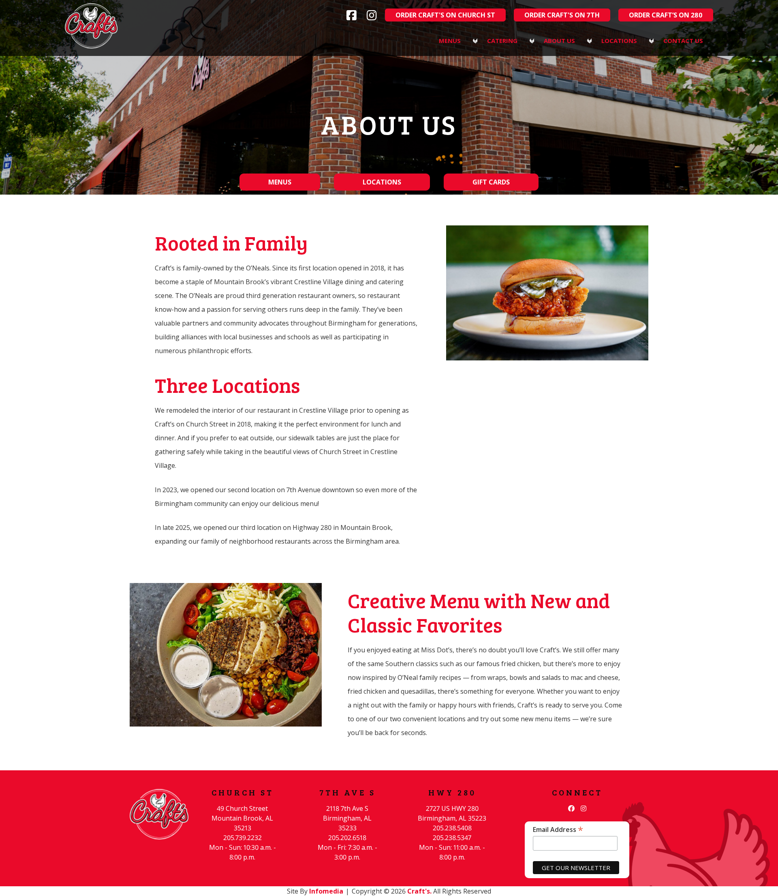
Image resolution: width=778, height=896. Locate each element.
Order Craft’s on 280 (666, 15)
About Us (559, 40)
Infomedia (326, 891)
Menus (450, 40)
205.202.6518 (347, 837)
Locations (619, 40)
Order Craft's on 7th (562, 15)
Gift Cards (491, 182)
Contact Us (683, 40)
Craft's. (419, 891)
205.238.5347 (452, 837)
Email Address (558, 829)
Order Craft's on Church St (445, 15)
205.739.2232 (242, 837)
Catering (502, 40)
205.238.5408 (452, 827)
